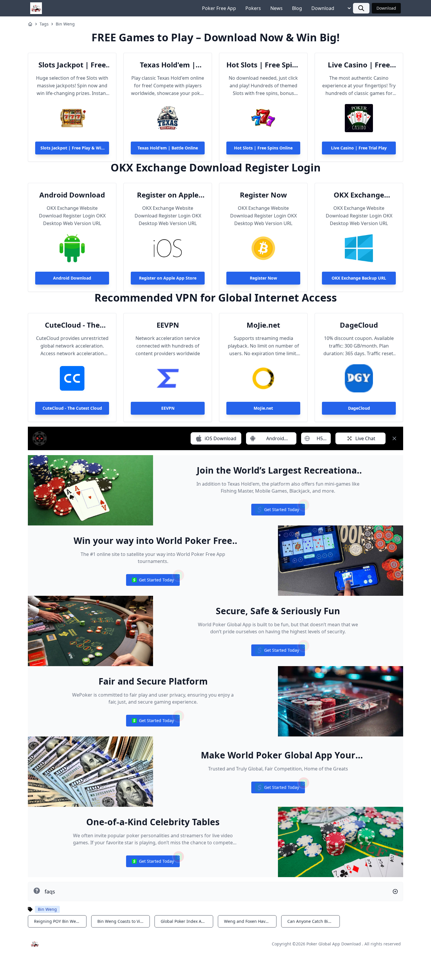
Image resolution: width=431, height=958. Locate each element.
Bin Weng (65, 24)
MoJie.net (263, 325)
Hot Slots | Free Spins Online (263, 64)
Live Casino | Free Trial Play (359, 64)
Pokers (253, 8)
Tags (44, 24)
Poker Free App (219, 8)
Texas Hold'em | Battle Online (168, 64)
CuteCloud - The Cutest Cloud (72, 325)
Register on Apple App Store (167, 195)
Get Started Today (278, 511)
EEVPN (168, 325)
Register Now (263, 195)
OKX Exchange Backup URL (359, 195)
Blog (297, 8)
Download (322, 8)
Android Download (72, 195)
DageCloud (359, 325)
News (276, 8)
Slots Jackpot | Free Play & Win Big (72, 64)
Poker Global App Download (333, 944)
